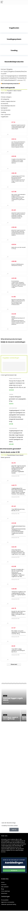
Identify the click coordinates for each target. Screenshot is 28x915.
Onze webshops (5, 891)
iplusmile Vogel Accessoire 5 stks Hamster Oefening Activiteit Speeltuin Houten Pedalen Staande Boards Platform (18, 232)
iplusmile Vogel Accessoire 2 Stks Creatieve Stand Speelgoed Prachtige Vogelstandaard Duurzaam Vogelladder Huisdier (19, 469)
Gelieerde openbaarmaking (8, 904)
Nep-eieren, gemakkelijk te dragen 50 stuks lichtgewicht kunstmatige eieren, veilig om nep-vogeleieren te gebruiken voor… (18, 197)
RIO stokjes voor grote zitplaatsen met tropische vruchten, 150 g (19, 632)
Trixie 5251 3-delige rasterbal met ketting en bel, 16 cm (18, 650)
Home (2, 882)
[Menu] (2, 2)
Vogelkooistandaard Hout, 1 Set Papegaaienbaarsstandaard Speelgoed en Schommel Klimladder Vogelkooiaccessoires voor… (19, 530)
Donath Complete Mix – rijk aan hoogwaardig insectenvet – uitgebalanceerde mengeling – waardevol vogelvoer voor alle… (18, 573)
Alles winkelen (5, 887)
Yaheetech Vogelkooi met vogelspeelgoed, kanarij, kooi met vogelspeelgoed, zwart (19, 594)
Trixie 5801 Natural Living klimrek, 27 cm (18, 509)
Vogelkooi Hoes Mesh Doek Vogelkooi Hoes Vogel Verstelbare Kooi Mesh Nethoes (18, 161)
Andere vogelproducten (15, 378)
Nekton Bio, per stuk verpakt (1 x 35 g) (19, 248)
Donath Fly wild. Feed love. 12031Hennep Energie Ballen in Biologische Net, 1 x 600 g (19, 613)
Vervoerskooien (13, 408)
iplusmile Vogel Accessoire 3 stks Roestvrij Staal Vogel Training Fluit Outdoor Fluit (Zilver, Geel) (18, 127)
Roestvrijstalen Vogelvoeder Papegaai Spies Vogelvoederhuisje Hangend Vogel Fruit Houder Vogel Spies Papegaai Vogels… (19, 284)
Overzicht (3, 884)
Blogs (2, 889)
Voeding (11, 394)
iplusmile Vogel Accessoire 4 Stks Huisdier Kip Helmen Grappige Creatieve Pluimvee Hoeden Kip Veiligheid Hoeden (18, 215)
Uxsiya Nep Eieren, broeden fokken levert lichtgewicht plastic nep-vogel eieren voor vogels (18, 552)
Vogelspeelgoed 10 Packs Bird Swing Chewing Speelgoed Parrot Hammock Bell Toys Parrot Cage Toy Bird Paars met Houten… (18, 179)
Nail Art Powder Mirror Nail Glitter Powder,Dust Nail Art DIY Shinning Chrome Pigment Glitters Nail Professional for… (18, 302)
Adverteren (4, 893)
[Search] (25, 2)
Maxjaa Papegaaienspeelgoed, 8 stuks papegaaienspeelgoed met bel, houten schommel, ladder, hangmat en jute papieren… (18, 320)
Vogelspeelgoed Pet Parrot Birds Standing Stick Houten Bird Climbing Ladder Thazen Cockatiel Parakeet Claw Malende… (19, 491)
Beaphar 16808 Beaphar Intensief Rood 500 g (18, 264)
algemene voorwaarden (7, 902)
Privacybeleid (4, 900)
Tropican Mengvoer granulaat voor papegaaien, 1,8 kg (17, 399)
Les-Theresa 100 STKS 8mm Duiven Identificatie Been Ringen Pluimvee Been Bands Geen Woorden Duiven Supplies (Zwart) (18, 144)
